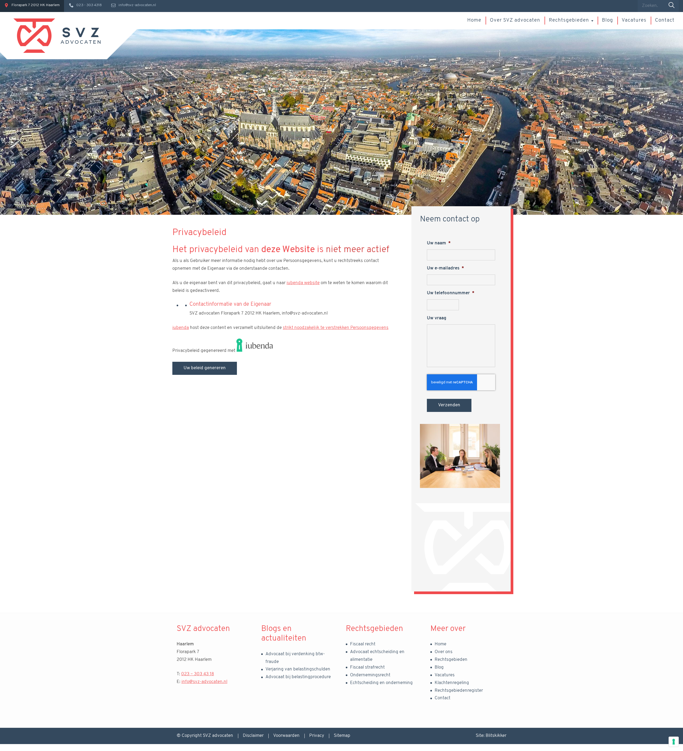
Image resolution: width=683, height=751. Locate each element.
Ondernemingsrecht (370, 675)
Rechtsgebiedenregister (459, 690)
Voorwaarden (286, 735)
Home (474, 20)
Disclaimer (253, 735)
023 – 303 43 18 (197, 674)
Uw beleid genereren (205, 368)
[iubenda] (255, 350)
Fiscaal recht (362, 644)
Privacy (316, 735)
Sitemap (342, 735)
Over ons (443, 652)
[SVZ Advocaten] (57, 35)
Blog (607, 20)
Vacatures (634, 20)
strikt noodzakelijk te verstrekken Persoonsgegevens (335, 327)
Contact (664, 20)
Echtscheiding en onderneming (381, 683)
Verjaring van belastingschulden (297, 669)
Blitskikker (496, 735)
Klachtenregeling (452, 683)
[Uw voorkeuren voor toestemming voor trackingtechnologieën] (674, 742)
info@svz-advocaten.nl (204, 682)
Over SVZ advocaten (515, 20)
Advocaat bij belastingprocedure (298, 677)
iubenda (180, 327)
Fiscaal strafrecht (367, 667)
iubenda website (303, 283)
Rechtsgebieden (569, 20)
